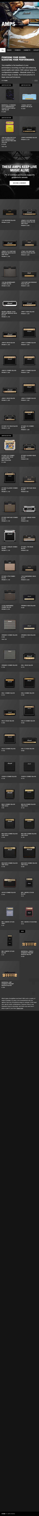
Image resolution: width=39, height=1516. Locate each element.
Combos (17, 50)
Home (3, 1513)
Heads (9, 50)
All (3, 50)
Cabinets (27, 50)
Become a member (19, 183)
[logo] (8, 8)
